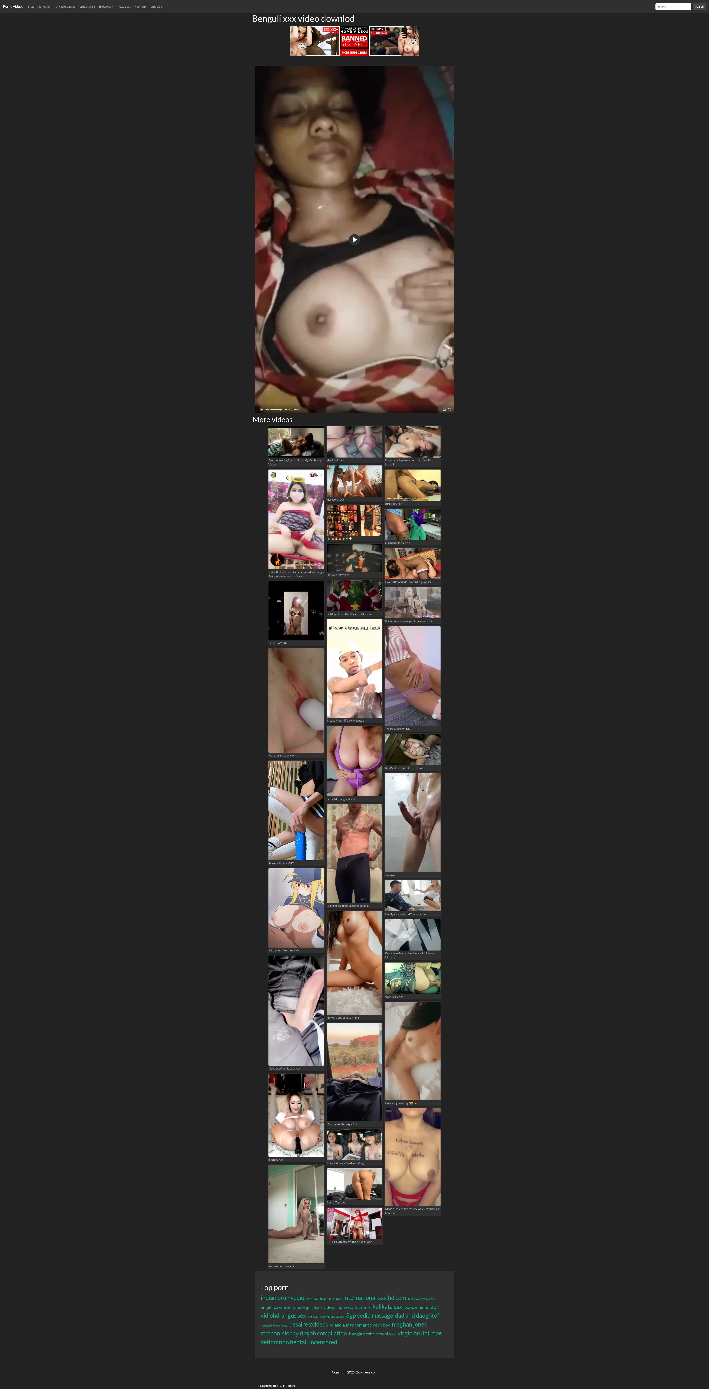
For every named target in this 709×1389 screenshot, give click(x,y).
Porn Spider (156, 6)
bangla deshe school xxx (372, 1333)
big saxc (313, 1316)
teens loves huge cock (422, 1298)
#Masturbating (65, 6)
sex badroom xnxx (323, 1298)
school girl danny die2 (313, 1307)
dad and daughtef (417, 1315)
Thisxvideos (123, 6)
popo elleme (416, 1307)
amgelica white (275, 1307)
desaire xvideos (309, 1324)
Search (699, 6)
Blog (31, 6)
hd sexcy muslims (354, 1307)
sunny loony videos (332, 1316)
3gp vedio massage (369, 1315)
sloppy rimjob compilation (314, 1333)
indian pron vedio (282, 1297)
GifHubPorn (105, 6)
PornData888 (86, 6)
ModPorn (140, 6)
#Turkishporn (45, 6)
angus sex (293, 1315)
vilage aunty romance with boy (360, 1324)
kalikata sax (387, 1306)
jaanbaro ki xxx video (274, 1325)
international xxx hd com (374, 1297)
